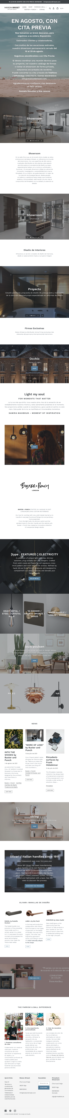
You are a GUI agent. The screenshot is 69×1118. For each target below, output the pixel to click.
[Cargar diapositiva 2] (32, 140)
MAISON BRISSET (13, 1114)
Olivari (28, 865)
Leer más (8, 791)
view (34, 368)
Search (7, 1082)
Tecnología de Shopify (24, 1114)
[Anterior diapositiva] (27, 141)
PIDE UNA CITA (34, 978)
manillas (18, 783)
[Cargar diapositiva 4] (35, 140)
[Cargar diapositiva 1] (30, 140)
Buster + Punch (10, 783)
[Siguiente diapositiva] (41, 141)
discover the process (34, 886)
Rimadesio (49, 786)
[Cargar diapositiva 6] (38, 140)
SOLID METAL (34, 578)
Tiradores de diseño (11, 787)
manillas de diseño (11, 785)
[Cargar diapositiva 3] (33, 140)
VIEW (34, 447)
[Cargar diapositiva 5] (36, 140)
